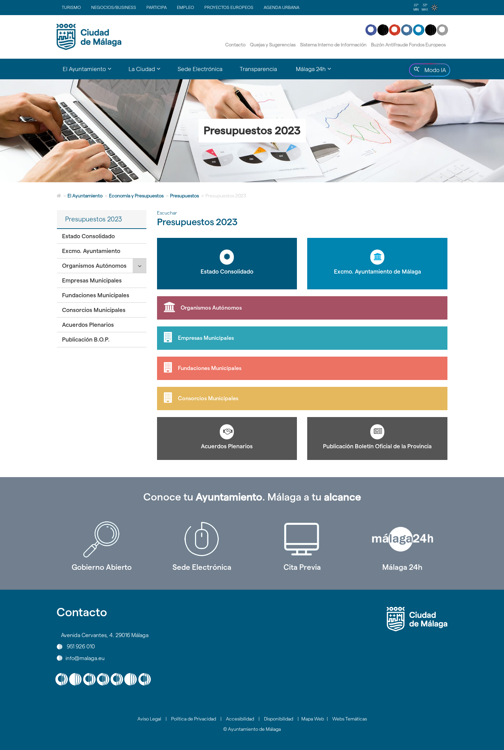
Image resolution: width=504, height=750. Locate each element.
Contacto (235, 44)
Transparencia (258, 69)
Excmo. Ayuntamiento (91, 251)
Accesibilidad (240, 719)
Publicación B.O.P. (86, 339)
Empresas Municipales (92, 280)
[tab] (101, 236)
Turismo (71, 7)
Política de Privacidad (193, 719)
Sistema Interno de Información (333, 44)
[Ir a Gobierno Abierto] (102, 539)
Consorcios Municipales (93, 310)
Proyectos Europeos (228, 7)
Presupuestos (184, 195)
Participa (156, 7)
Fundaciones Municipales (95, 295)
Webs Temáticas (349, 719)
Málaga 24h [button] (318, 72)
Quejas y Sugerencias (273, 44)
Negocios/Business (113, 7)
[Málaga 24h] (403, 539)
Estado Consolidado (88, 236)
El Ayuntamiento (85, 195)
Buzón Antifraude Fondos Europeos (408, 44)
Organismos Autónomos (94, 266)
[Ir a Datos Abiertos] (302, 539)
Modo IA (434, 72)
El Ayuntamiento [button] (91, 72)
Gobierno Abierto (102, 567)
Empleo (185, 7)
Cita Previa (302, 567)
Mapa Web (312, 719)
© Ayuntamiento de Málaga (252, 729)
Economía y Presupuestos (136, 195)
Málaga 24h (402, 567)
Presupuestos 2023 (93, 219)
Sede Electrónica (200, 69)
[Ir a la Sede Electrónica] (202, 539)
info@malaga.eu (85, 658)
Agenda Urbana (281, 7)
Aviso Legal (149, 719)
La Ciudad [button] (149, 72)
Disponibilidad (278, 719)
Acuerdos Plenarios (88, 325)
